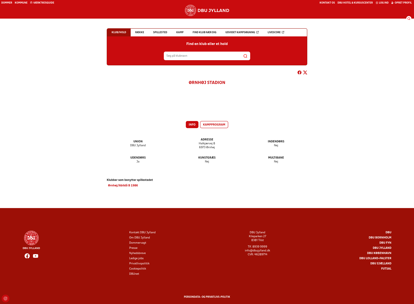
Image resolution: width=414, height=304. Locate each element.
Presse (133, 248)
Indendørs (276, 141)
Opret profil (403, 3)
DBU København (379, 253)
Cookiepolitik (137, 268)
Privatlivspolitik (139, 263)
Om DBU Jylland (139, 237)
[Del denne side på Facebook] (299, 73)
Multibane (276, 157)
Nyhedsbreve (137, 253)
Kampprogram (214, 124)
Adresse (207, 139)
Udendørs (138, 157)
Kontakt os (327, 3)
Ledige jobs (136, 258)
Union (138, 141)
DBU (388, 232)
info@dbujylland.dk (257, 250)
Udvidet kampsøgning (240, 32)
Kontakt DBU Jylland (142, 232)
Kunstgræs (207, 157)
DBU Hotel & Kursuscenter (355, 3)
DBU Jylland (382, 248)
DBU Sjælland (380, 263)
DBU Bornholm (380, 237)
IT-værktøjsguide (42, 3)
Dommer (6, 3)
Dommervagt (137, 243)
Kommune (21, 3)
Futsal (386, 268)
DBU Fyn (385, 243)
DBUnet (134, 274)
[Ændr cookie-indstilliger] (5, 298)
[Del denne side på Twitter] (305, 73)
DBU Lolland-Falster (375, 258)
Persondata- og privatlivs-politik (207, 297)
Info (192, 124)
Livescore (274, 32)
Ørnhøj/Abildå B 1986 (123, 185)
